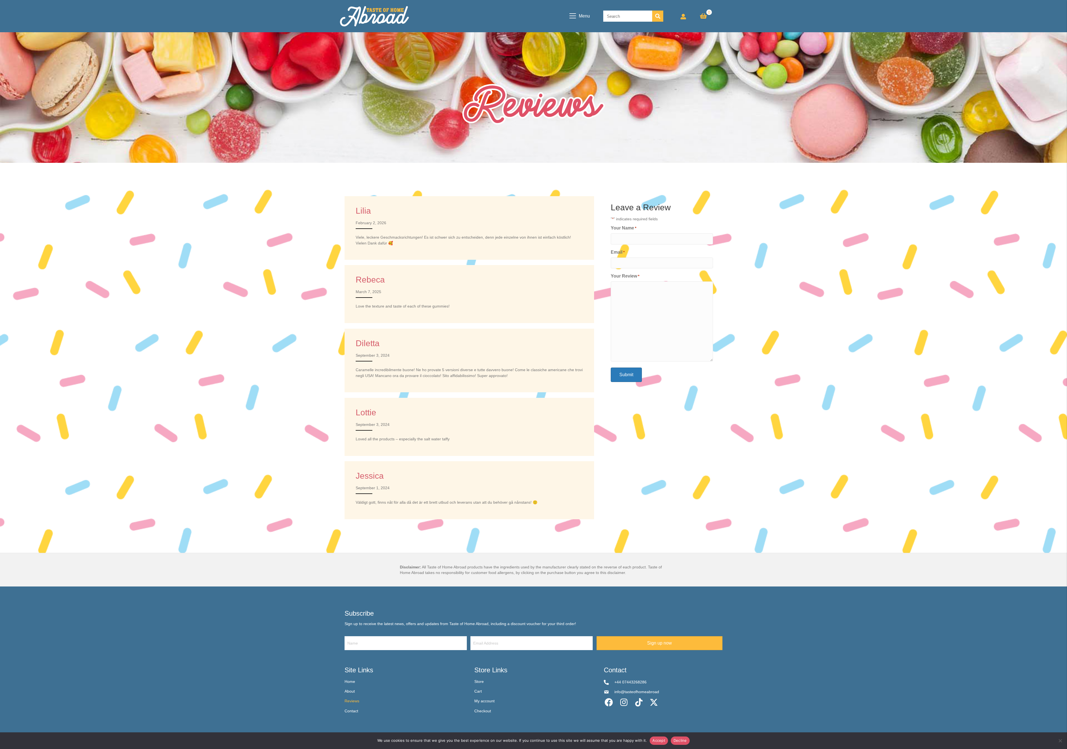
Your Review (625, 276)
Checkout (482, 711)
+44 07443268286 (630, 682)
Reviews (352, 701)
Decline (680, 740)
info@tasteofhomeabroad (636, 692)
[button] (659, 643)
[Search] (657, 16)
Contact (351, 711)
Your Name (623, 228)
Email (618, 252)
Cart (478, 691)
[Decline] (1060, 740)
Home (350, 681)
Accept (658, 740)
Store (479, 681)
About (350, 691)
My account (484, 701)
